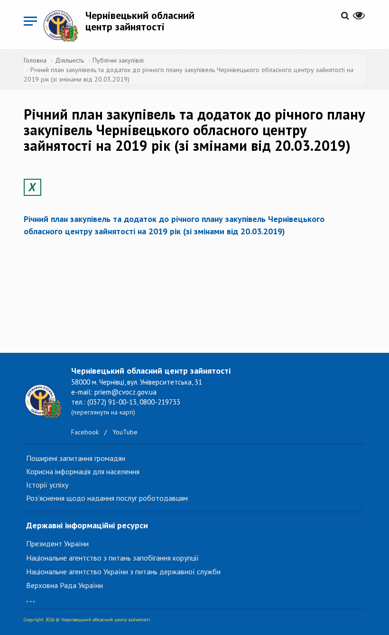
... (30, 597)
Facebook (85, 432)
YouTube (125, 432)
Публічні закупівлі (118, 60)
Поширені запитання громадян (75, 458)
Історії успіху (47, 484)
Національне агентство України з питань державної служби (123, 571)
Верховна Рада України (64, 585)
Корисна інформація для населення (82, 471)
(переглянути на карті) (103, 412)
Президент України (57, 543)
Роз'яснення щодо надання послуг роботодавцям (107, 498)
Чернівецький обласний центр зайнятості (139, 21)
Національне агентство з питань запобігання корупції (112, 557)
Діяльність (69, 60)
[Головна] (64, 25)
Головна (35, 60)
